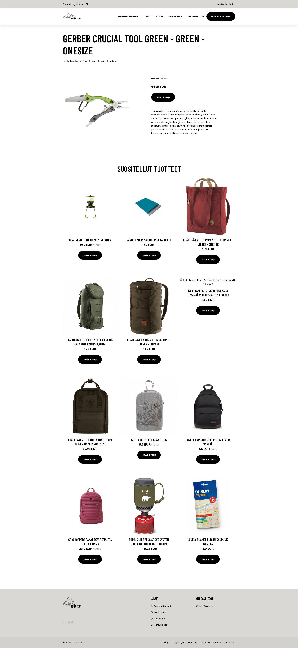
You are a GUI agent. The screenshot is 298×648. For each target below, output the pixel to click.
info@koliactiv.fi (225, 4)
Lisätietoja (163, 97)
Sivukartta (228, 642)
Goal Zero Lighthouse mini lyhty (90, 240)
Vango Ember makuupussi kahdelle (149, 240)
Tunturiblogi (195, 16)
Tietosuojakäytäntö (210, 642)
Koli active (159, 618)
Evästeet (193, 642)
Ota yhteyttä (178, 642)
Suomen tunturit (129, 16)
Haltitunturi (154, 16)
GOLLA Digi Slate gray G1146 (149, 440)
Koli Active (174, 16)
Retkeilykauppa (221, 16)
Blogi (166, 642)
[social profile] (86, 4)
